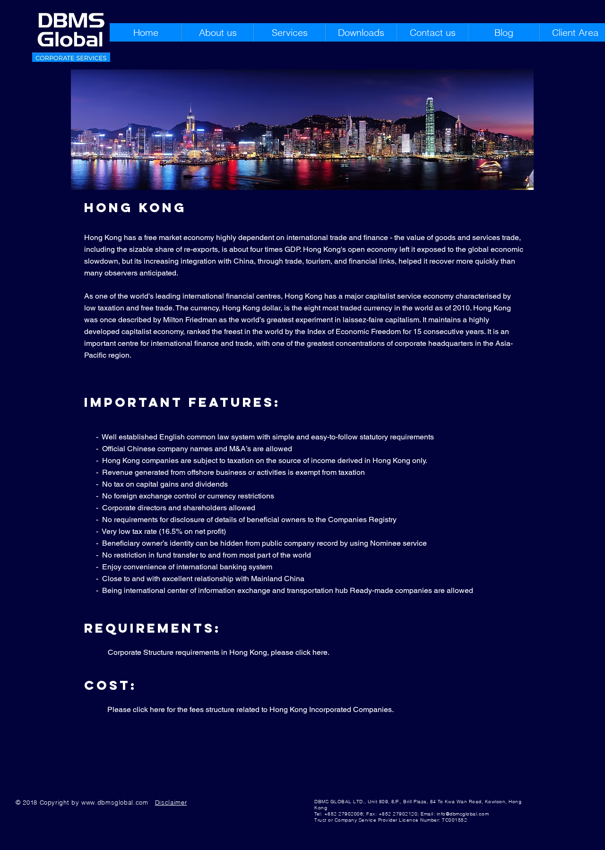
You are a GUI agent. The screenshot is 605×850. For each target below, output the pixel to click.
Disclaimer (171, 802)
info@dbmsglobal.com (463, 814)
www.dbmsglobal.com (114, 802)
